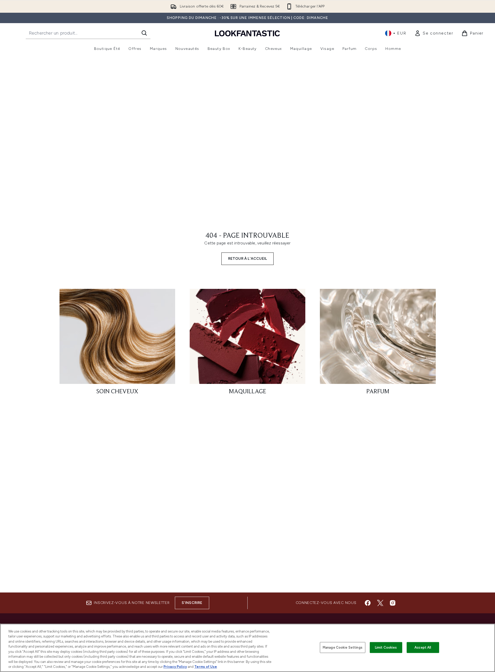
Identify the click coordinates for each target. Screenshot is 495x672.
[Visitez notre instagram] (392, 603)
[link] (433, 33)
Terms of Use (205, 667)
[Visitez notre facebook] (367, 603)
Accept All (422, 647)
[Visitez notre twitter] (380, 603)
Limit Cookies (386, 647)
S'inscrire (192, 603)
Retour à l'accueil (247, 258)
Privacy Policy (175, 667)
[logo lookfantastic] (247, 33)
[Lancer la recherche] (144, 33)
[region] (247, 648)
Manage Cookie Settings (342, 647)
